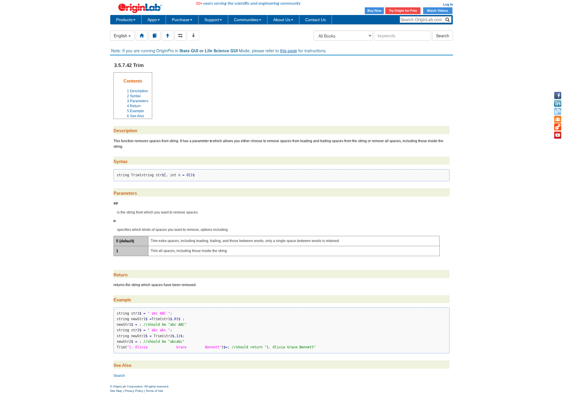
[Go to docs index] (141, 36)
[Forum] (558, 119)
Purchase (180, 19)
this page (288, 50)
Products (124, 19)
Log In (448, 4)
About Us (281, 19)
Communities (246, 19)
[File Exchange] (558, 127)
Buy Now (374, 10)
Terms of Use (154, 390)
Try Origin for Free (403, 10)
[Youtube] (558, 135)
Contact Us (315, 19)
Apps (152, 19)
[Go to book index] (154, 36)
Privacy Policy (134, 390)
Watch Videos (438, 10)
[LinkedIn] (558, 103)
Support (211, 19)
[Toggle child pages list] (193, 36)
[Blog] (558, 111)
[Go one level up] (167, 36)
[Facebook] (558, 95)
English (121, 35)
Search (442, 35)
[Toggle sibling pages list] (180, 36)
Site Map (116, 390)
